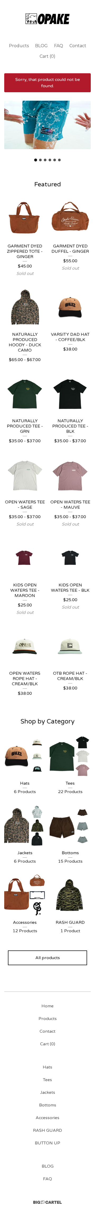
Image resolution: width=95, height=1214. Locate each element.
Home (47, 1006)
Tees (47, 1079)
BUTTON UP (47, 1143)
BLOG (41, 45)
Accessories (47, 1117)
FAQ (58, 45)
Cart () (47, 56)
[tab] (35, 159)
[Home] (47, 19)
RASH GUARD (47, 1130)
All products (47, 957)
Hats (47, 1067)
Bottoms (47, 1105)
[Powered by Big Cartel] (47, 1202)
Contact (77, 45)
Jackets (47, 1092)
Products (19, 45)
